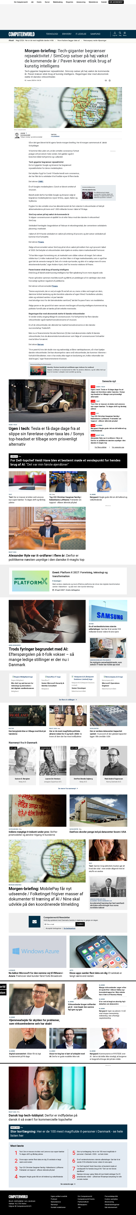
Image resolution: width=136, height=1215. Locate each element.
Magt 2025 (15, 1127)
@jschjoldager (55, 136)
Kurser (47, 2)
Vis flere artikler (100, 447)
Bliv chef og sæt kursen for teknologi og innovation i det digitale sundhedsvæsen (22, 685)
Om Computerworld (21, 2)
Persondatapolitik (111, 1196)
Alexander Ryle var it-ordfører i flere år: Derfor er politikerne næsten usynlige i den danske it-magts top (108, 440)
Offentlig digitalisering (88, 190)
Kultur (11, 728)
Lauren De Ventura (52, 779)
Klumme (99, 425)
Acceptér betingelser (53, 928)
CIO (97, 413)
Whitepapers (82, 1205)
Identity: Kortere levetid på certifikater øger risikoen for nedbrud (70, 367)
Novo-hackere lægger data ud (68, 40)
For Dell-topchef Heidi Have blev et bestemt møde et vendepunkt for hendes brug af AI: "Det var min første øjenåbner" (97, 1168)
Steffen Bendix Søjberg (83, 779)
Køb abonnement (116, 2)
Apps (71, 970)
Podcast (54, 1199)
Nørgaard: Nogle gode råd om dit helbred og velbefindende (41, 1177)
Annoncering (80, 2)
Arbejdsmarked (15, 645)
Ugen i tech (13, 424)
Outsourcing (13, 829)
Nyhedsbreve (93, 2)
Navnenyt (54, 1205)
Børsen (41, 344)
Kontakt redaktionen (58, 1207)
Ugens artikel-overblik (59, 1196)
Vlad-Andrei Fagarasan (114, 779)
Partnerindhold (83, 1202)
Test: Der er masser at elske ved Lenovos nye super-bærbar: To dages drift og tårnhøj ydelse (108, 406)
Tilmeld (80, 924)
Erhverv (66, 34)
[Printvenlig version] (109, 80)
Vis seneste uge (118, 447)
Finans (41, 242)
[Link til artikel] (47, 400)
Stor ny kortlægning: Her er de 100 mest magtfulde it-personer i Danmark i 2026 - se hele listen (97, 1153)
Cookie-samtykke (111, 1199)
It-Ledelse (81, 34)
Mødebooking (58, 2)
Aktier (91, 624)
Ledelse (14, 456)
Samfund (95, 34)
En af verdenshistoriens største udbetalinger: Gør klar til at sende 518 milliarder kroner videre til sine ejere (98, 1161)
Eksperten (69, 2)
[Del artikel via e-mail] (106, 80)
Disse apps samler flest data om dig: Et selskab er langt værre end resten (40, 1161)
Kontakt (104, 2)
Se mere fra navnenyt (67, 789)
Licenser (12, 970)
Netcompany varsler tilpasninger (94, 40)
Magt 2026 (100, 435)
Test (98, 401)
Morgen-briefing (15, 885)
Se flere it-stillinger (67, 700)
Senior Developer (79, 688)
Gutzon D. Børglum (22, 779)
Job (32, 2)
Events (39, 2)
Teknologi (52, 34)
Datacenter (94, 728)
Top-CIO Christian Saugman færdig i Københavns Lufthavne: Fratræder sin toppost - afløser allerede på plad (106, 418)
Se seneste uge (67, 1184)
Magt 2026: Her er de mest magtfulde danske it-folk (35, 40)
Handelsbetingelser (112, 1205)
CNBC (40, 181)
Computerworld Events (86, 1199)
